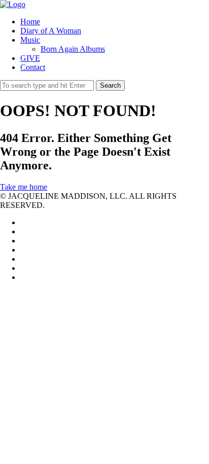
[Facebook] (23, 231)
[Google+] (23, 249)
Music (30, 39)
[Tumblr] (23, 277)
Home (30, 21)
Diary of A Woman (50, 30)
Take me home (23, 187)
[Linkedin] (23, 240)
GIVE (30, 58)
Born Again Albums (73, 49)
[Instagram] (23, 268)
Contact (32, 67)
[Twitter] (23, 222)
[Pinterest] (23, 259)
